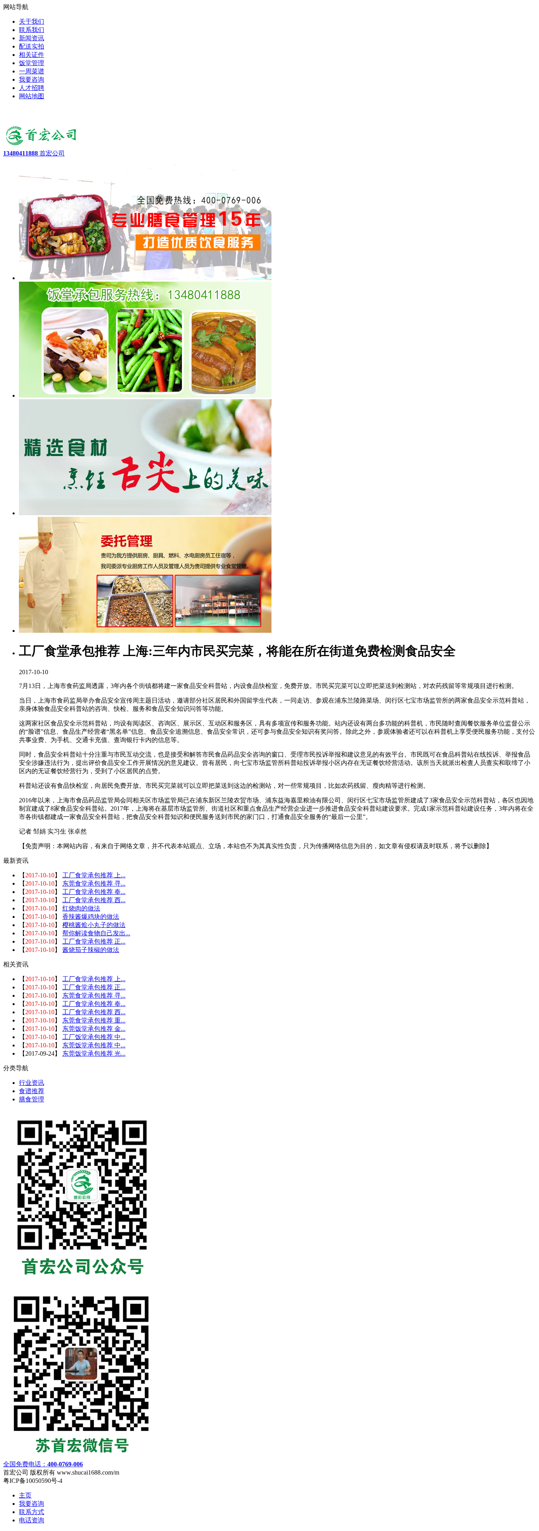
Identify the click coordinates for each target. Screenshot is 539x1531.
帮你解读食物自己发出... (96, 933)
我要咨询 (31, 1503)
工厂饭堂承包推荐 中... (93, 1037)
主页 (25, 1495)
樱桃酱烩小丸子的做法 (93, 925)
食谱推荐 (31, 1091)
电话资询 (31, 1520)
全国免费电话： (43, 1464)
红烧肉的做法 (81, 908)
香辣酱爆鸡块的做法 (90, 916)
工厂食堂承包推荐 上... (93, 875)
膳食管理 (31, 1099)
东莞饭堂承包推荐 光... (93, 1053)
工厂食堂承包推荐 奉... (93, 891)
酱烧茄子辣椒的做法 (90, 949)
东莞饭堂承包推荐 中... (93, 1045)
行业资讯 (31, 1082)
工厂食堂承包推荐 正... (93, 941)
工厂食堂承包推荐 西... (93, 900)
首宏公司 (34, 153)
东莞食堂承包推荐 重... (93, 1020)
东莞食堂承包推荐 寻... (93, 883)
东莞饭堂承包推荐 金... (93, 1028)
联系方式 (31, 1512)
